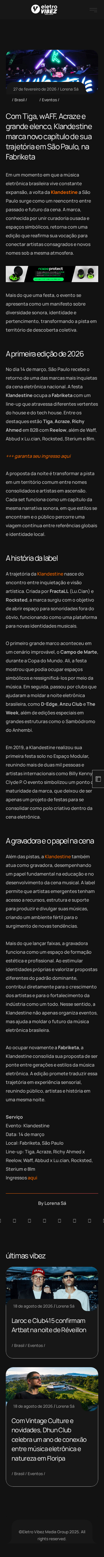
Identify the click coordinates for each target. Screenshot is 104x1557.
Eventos (49, 99)
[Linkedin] (44, 1220)
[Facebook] (29, 1220)
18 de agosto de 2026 (33, 1306)
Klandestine (64, 192)
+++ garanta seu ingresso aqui (38, 456)
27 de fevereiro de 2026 (35, 89)
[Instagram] (59, 1220)
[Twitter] (89, 1220)
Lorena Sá (69, 89)
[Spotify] (14, 1220)
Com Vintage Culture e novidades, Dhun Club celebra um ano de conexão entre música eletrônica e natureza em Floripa (49, 1439)
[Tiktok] (74, 1220)
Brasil (19, 99)
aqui (32, 1177)
